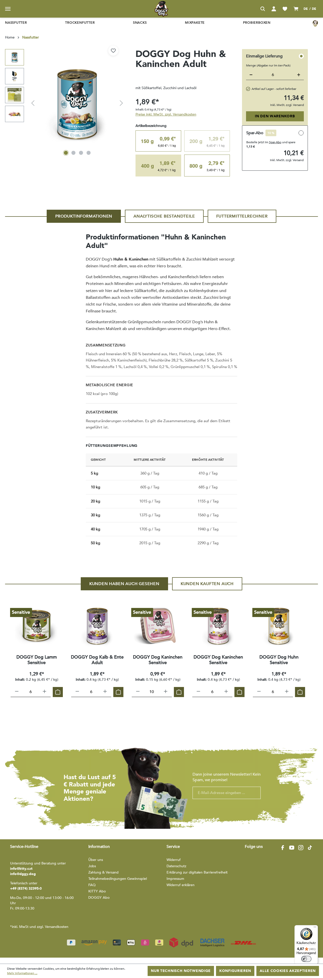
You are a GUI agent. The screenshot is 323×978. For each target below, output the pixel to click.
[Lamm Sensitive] (36, 625)
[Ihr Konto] (274, 9)
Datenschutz (176, 866)
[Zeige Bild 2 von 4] (73, 153)
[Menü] (8, 9)
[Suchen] (263, 9)
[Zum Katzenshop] (315, 23)
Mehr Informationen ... (22, 973)
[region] (65, 103)
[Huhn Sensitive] (278, 625)
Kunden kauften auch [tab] (207, 584)
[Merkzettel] (285, 9)
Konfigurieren (235, 970)
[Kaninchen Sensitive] (157, 625)
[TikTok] (310, 848)
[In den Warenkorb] (58, 692)
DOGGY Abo (99, 897)
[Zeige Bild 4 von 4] (89, 153)
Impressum (175, 878)
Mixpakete (195, 22)
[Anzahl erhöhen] (44, 692)
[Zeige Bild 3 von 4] (81, 153)
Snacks (140, 22)
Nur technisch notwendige (181, 970)
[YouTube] (292, 848)
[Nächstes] (121, 103)
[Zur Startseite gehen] (161, 9)
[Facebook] (283, 848)
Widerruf (174, 859)
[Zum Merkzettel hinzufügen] (113, 51)
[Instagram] (301, 848)
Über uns (95, 859)
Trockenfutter (80, 22)
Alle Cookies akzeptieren (288, 970)
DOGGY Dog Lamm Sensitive (36, 660)
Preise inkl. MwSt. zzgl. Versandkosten (166, 114)
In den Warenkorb (275, 116)
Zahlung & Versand (103, 872)
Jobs (92, 866)
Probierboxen (257, 22)
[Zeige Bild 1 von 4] (66, 153)
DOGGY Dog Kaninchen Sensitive (157, 660)
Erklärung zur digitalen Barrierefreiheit (197, 872)
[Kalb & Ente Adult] (97, 625)
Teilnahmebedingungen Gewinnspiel (117, 878)
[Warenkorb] (296, 9)
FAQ (92, 885)
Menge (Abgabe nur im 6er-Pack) (268, 65)
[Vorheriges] (33, 103)
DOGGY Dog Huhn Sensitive (279, 660)
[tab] (84, 216)
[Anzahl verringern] (17, 692)
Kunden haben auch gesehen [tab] (124, 584)
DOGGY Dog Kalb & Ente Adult (97, 660)
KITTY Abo (97, 891)
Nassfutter (16, 22)
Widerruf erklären (181, 885)
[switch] (306, 959)
